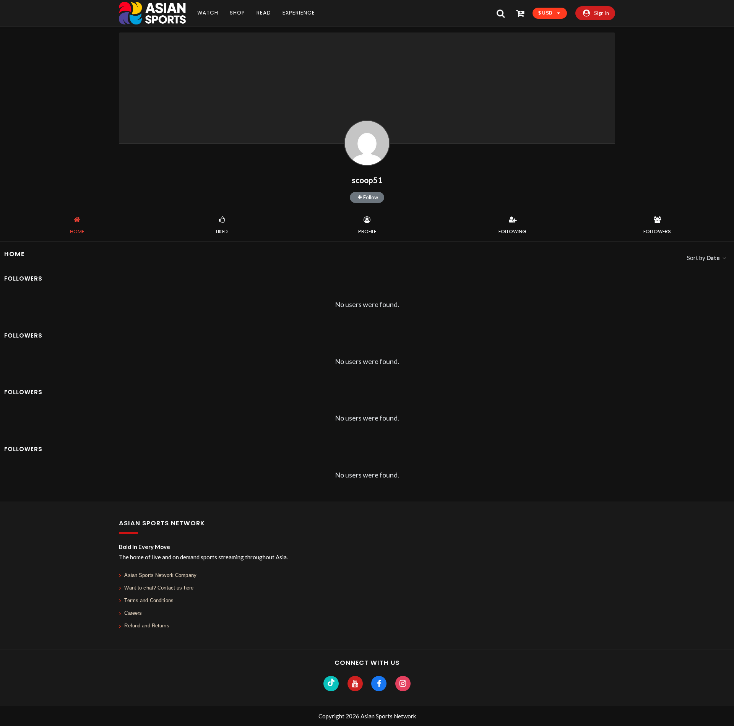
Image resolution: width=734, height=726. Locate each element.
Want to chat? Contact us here (158, 588)
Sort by (703, 257)
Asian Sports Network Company (160, 575)
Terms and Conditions (149, 600)
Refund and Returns (146, 626)
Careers (133, 613)
